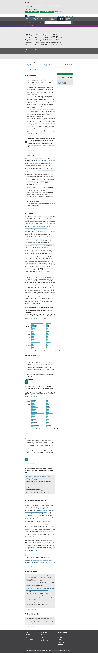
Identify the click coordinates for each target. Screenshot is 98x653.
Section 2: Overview (35, 550)
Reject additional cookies (47, 11)
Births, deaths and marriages (47, 28)
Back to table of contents (30, 150)
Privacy (26, 637)
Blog (72, 16)
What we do (43, 634)
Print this (68, 64)
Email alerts (60, 644)
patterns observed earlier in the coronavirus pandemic (42, 244)
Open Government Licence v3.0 (50, 650)
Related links (46, 65)
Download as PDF (68, 67)
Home (27, 18)
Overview (28, 65)
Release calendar (57, 16)
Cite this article (46, 66)
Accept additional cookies (32, 11)
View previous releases (29, 51)
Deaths (55, 28)
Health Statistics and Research (30, 57)
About (70, 16)
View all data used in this (64, 73)
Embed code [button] (27, 357)
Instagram (60, 636)
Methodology (62, 16)
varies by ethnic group (33, 536)
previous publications (46, 505)
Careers (43, 636)
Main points (29, 64)
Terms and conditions (29, 639)
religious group (47, 160)
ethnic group (39, 160)
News (42, 639)
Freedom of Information (46, 640)
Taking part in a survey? (68, 19)
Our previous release (29, 253)
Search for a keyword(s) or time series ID (33, 22)
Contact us (43, 637)
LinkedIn (59, 639)
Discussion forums (62, 642)
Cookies (26, 636)
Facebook (60, 637)
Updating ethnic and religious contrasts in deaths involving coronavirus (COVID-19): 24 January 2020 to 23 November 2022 (39, 621)
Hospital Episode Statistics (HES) (38, 508)
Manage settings (58, 11)
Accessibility (27, 634)
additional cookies (38, 8)
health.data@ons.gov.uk (62, 82)
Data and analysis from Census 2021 (42, 26)
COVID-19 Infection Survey (38, 544)
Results (28, 66)
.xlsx (27, 381)
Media (67, 16)
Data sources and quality (48, 64)
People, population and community (34, 28)
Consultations (60, 640)
